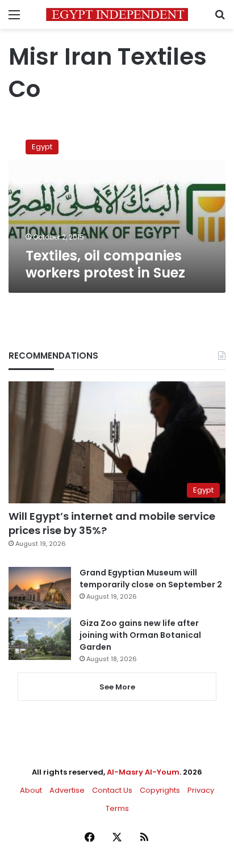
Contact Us (112, 790)
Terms (117, 808)
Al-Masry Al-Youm (143, 772)
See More (117, 687)
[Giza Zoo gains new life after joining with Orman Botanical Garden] (40, 638)
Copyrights (160, 790)
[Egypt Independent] (117, 14)
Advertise (67, 790)
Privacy (200, 790)
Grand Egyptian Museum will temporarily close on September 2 (151, 578)
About (31, 790)
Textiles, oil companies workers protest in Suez (105, 264)
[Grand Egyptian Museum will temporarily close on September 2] (40, 588)
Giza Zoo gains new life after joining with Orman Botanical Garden (140, 635)
